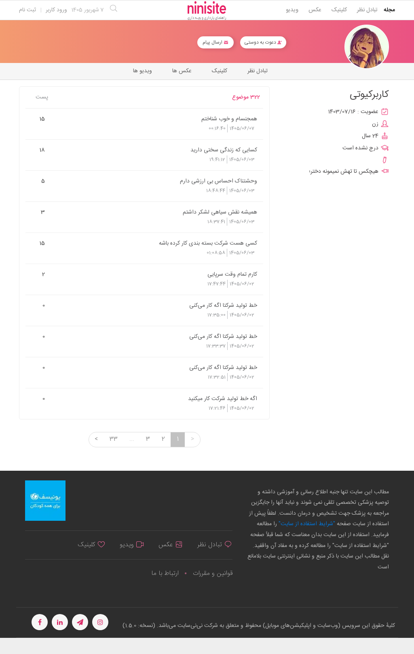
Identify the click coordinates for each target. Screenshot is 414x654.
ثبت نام (27, 10)
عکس (314, 10)
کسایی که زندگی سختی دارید (223, 149)
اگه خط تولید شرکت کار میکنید (222, 398)
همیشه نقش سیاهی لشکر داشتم (220, 212)
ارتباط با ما (165, 573)
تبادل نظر (367, 10)
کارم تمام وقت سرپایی (232, 274)
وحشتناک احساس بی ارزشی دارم (218, 180)
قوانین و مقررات (212, 573)
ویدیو (292, 10)
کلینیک (339, 10)
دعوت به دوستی (260, 42)
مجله (389, 10)
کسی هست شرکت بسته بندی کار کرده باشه (208, 243)
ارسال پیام (213, 42)
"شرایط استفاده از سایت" (306, 524)
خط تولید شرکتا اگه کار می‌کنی (223, 305)
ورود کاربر (56, 10)
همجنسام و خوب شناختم (229, 118)
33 (114, 439)
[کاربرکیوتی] (366, 47)
